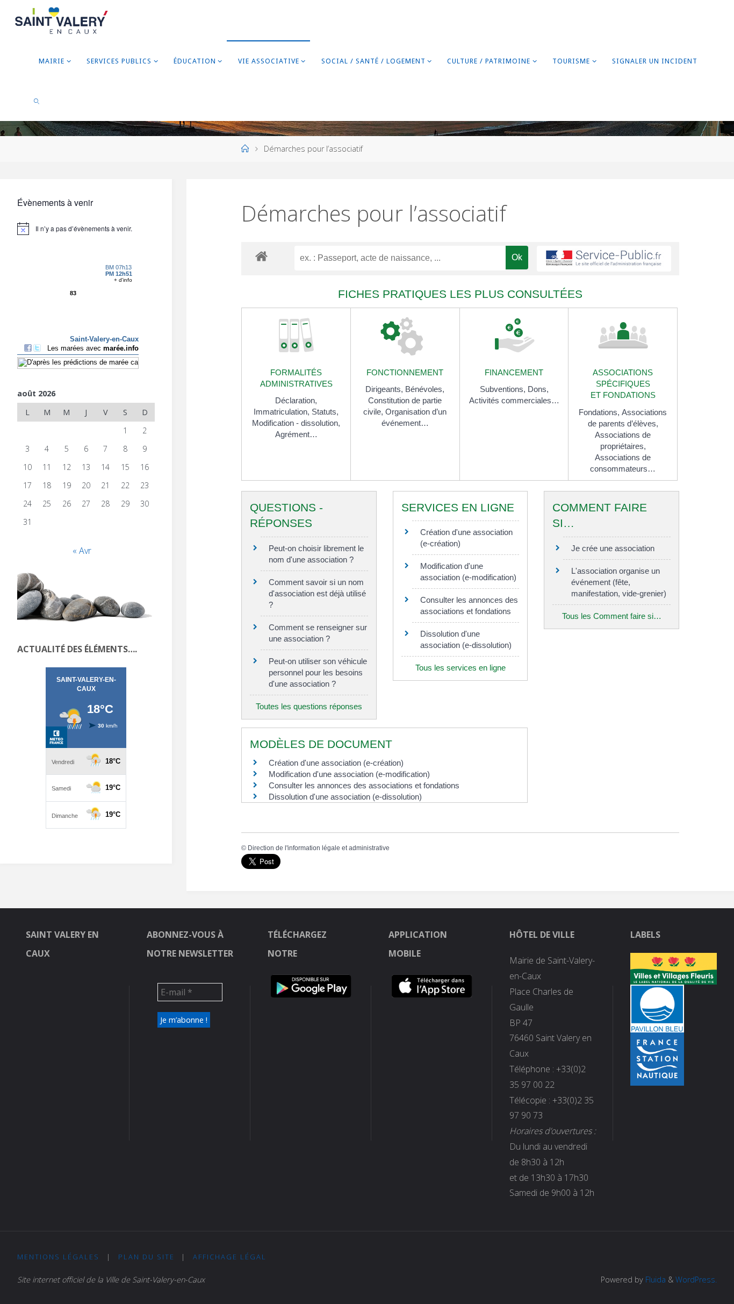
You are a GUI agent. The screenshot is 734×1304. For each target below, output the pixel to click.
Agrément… (296, 434)
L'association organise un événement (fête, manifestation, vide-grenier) (618, 582)
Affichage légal (230, 1257)
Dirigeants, (385, 389)
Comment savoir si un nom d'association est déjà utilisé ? (317, 593)
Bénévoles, (424, 389)
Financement (514, 372)
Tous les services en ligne (460, 667)
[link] (36, 101)
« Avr (82, 551)
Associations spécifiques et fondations (623, 384)
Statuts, (325, 411)
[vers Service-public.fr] (604, 259)
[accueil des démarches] (261, 256)
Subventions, (504, 389)
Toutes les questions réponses (309, 706)
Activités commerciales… (514, 400)
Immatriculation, (283, 411)
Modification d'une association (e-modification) (349, 774)
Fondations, (600, 412)
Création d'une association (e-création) (336, 762)
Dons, (538, 389)
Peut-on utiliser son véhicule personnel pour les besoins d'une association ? (318, 672)
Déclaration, (296, 400)
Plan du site (146, 1257)
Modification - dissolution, (296, 422)
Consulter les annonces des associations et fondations (364, 785)
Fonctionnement (404, 372)
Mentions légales (58, 1257)
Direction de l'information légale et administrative (319, 848)
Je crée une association (612, 548)
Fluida (654, 1279)
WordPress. (696, 1279)
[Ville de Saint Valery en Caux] (62, 20)
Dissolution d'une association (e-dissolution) (345, 796)
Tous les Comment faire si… (611, 616)
